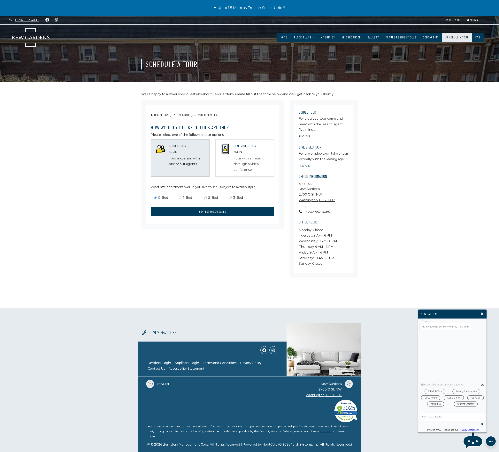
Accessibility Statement (186, 368)
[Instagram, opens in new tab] (56, 20)
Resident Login (159, 363)
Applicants (476, 20)
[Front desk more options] (491, 441)
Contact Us (431, 37)
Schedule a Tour (457, 37)
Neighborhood (351, 37)
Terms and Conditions (219, 363)
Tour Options (161, 115)
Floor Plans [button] (303, 37)
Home (284, 37)
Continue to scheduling (212, 211)
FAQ (477, 37)
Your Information (207, 115)
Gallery (373, 37)
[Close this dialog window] (482, 314)
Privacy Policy (251, 363)
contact (325, 431)
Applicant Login (187, 363)
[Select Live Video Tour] (245, 158)
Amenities (328, 37)
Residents (454, 20)
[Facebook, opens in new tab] (47, 20)
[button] (249, 8)
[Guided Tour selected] (180, 158)
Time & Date (183, 115)
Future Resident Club (401, 37)
